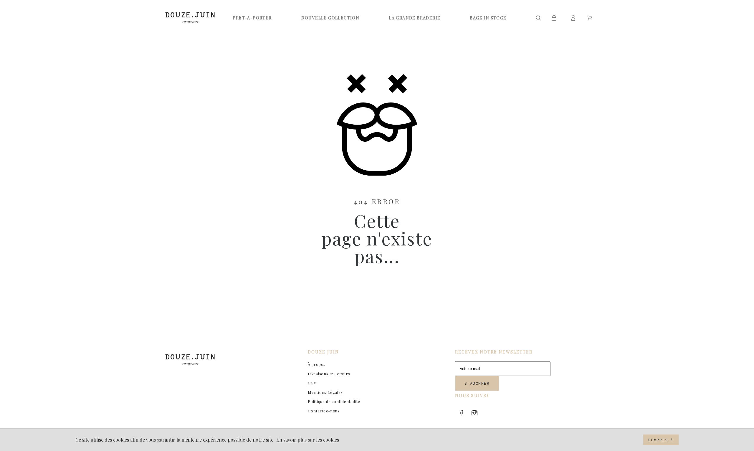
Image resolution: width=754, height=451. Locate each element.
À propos (316, 364)
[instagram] (474, 413)
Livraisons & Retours (329, 373)
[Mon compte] (574, 18)
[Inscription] (555, 18)
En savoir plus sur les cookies (307, 440)
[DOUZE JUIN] (190, 18)
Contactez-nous (324, 410)
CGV (312, 382)
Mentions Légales (325, 392)
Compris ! (661, 439)
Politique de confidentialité (334, 401)
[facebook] (461, 413)
